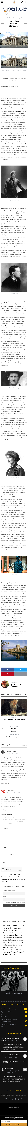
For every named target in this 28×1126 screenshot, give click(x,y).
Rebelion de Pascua (19, 115)
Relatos (13, 952)
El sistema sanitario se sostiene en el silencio (8, 1015)
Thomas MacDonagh (16, 323)
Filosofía (6, 940)
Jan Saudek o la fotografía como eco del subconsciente (9, 1020)
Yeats (17, 213)
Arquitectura (16, 925)
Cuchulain (17, 111)
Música (14, 944)
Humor (22, 940)
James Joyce (9, 492)
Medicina (6, 945)
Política (13, 17)
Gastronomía (19, 940)
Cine (20, 930)
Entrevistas (14, 937)
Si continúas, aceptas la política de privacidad (15, 902)
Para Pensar (7, 947)
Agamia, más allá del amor (7, 1012)
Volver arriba (12, 1112)
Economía (9, 937)
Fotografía (13, 940)
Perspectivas (14, 947)
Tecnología (16, 954)
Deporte (12, 935)
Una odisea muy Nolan (11, 1040)
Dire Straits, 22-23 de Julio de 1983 (8, 1025)
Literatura (19, 942)
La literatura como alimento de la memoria (14, 994)
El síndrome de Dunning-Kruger (9, 1009)
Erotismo (19, 937)
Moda (10, 945)
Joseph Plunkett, (5, 326)
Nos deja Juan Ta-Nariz (11, 1057)
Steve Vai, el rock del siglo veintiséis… (14, 736)
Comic (4, 933)
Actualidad (7, 925)
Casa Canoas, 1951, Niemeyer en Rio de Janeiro (14, 729)
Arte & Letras (8, 17)
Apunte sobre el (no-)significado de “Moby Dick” (13, 1071)
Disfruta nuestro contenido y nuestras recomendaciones (14, 1117)
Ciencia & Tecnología (10, 930)
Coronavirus (6, 935)
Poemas (13, 950)
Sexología (11, 954)
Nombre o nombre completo (9, 890)
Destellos (19, 935)
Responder (6, 783)
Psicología (6, 952)
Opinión (20, 945)
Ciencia (18, 928)
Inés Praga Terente (15, 29)
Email (4, 896)
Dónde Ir (5, 937)
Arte (22, 926)
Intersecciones (8, 942)
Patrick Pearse (10, 219)
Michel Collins (9, 422)
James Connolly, (20, 228)
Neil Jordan (4, 427)
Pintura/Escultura (7, 950)
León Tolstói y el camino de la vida (14, 719)
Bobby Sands (4, 365)
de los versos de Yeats (12, 600)
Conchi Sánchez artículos (15, 933)
